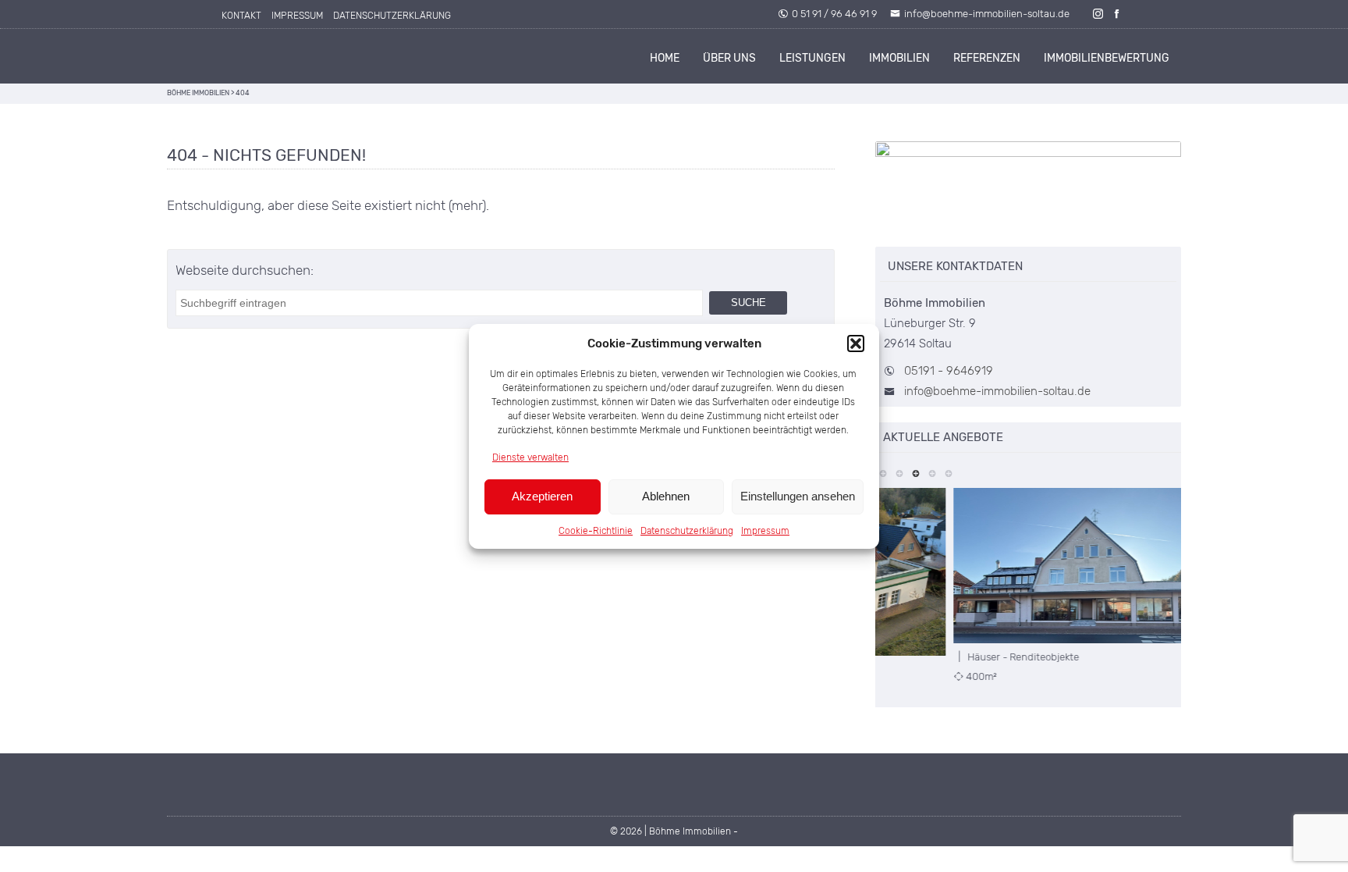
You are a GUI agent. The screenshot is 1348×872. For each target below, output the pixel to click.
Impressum (765, 530)
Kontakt (241, 15)
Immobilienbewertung (1106, 58)
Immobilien (899, 58)
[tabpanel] (1028, 585)
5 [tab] (949, 472)
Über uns (729, 58)
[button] (856, 343)
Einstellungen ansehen (797, 496)
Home (664, 58)
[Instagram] (1098, 14)
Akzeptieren (542, 496)
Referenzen (986, 58)
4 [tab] (932, 472)
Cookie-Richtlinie (596, 530)
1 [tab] (883, 472)
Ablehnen (666, 496)
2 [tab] (900, 472)
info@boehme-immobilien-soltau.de (987, 14)
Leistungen (812, 58)
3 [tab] (916, 472)
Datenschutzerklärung (686, 530)
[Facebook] (1117, 14)
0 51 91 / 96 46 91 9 (834, 14)
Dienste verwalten (530, 457)
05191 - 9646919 (948, 371)
